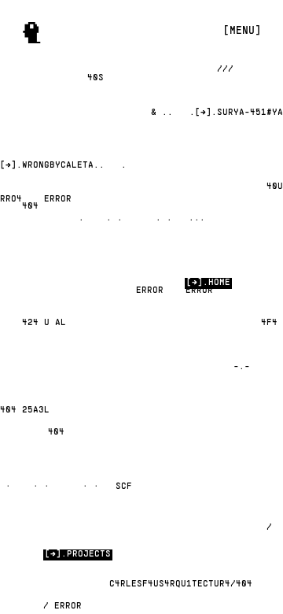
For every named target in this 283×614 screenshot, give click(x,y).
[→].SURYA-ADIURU (239, 113)
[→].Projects (78, 554)
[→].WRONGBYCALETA (47, 165)
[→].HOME (208, 283)
